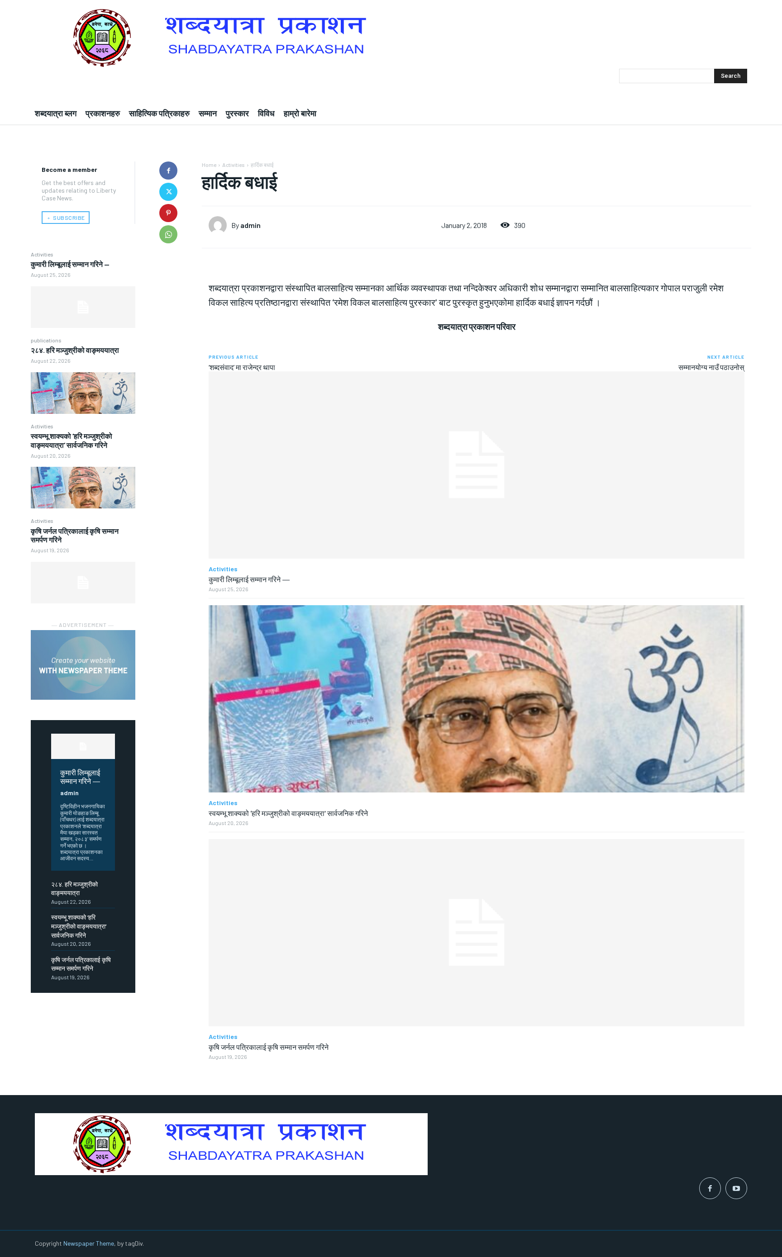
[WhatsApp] (168, 234)
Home (209, 164)
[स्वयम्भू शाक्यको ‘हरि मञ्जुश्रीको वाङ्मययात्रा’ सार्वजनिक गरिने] (83, 487)
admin (69, 793)
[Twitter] (168, 192)
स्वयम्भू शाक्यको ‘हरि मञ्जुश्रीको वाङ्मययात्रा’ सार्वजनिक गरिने (71, 440)
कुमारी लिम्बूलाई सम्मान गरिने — (70, 264)
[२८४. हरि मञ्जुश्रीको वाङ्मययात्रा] (83, 393)
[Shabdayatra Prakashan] (391, 38)
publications (46, 340)
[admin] (220, 225)
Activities (42, 254)
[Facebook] (168, 170)
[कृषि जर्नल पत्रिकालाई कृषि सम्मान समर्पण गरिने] (83, 582)
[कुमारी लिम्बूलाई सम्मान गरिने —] (83, 307)
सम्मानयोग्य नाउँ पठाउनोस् (711, 367)
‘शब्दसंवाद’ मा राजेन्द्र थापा (242, 367)
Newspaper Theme (88, 1243)
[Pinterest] (168, 213)
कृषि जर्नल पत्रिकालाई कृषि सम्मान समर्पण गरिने (269, 1046)
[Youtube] (736, 1188)
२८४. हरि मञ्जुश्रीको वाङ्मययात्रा (75, 350)
